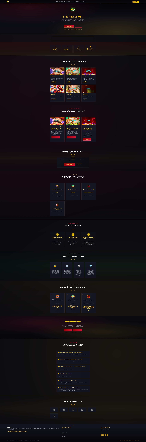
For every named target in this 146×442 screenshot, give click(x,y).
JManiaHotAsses (67, 1)
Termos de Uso (119, 440)
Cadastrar (136, 1)
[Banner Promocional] (73, 38)
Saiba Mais (79, 164)
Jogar (53, 81)
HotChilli (56, 1)
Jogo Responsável (131, 440)
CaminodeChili (84, 1)
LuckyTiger (61, 1)
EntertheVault (78, 1)
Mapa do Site (137, 440)
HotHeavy (72, 1)
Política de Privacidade (125, 440)
